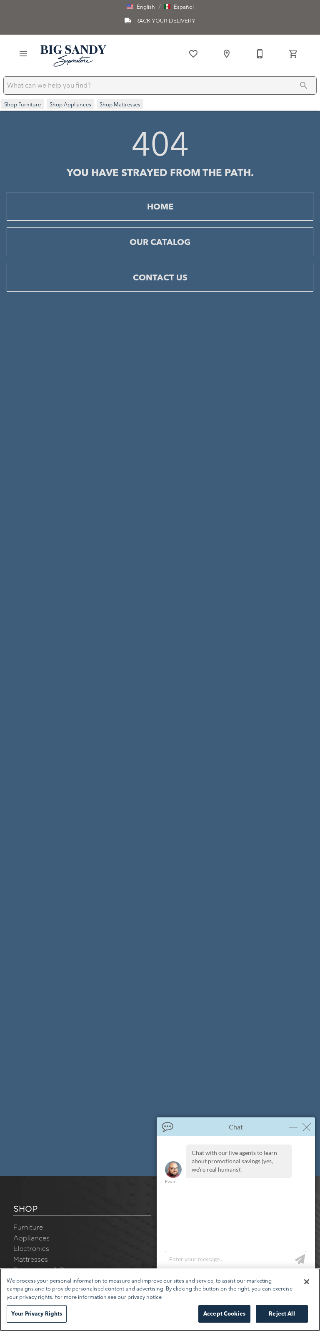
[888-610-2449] (260, 54)
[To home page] (73, 55)
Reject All (282, 1313)
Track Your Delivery (163, 21)
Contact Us (160, 277)
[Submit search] (304, 85)
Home (160, 206)
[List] (193, 54)
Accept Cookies (224, 1313)
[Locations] (227, 54)
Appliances (31, 1238)
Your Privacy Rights (36, 1313)
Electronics (31, 1248)
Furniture (28, 1227)
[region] (160, 1299)
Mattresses (30, 1259)
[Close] (307, 1282)
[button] (141, 6)
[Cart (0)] (293, 54)
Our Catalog (160, 242)
